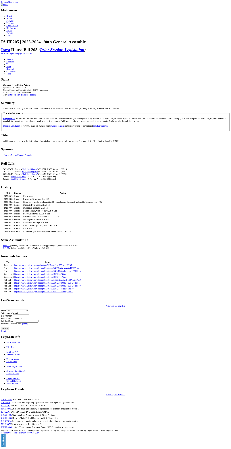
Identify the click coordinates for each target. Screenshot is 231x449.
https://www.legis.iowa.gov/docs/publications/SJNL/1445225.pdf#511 (43, 292)
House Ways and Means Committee (19, 155)
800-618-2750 (33, 433)
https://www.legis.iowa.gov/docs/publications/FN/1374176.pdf (40, 277)
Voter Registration (14, 366)
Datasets (10, 23)
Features (10, 21)
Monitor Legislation (11, 126)
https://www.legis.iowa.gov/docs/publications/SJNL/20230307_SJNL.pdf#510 (47, 286)
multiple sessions (57, 126)
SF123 (6, 248)
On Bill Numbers (13, 381)
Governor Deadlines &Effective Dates (16, 372)
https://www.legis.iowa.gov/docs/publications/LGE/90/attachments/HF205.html (47, 271)
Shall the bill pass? (30, 169)
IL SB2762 (5, 406)
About (9, 18)
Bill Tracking (12, 28)
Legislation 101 (13, 378)
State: (3, 311)
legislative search (100, 126)
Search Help (11, 361)
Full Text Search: (8, 321)
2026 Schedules (13, 342)
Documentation (12, 359)
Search (9, 30)
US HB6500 (6, 427)
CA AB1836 (6, 415)
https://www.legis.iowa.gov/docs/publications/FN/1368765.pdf (40, 274)
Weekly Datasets (13, 354)
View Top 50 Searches (115, 306)
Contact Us (6, 433)
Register (9, 16)
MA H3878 (6, 424)
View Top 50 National (115, 395)
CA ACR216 (6, 399)
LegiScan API (12, 26)
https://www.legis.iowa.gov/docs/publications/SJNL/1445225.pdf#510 (44, 289)
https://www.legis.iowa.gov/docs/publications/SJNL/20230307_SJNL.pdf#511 (47, 283)
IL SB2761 (5, 412)
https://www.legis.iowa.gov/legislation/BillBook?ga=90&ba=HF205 (43, 265)
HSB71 (6, 245)
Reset (3, 331)
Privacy (22, 433)
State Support (12, 383)
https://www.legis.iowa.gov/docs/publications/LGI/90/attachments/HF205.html (47, 268)
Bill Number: (7, 316)
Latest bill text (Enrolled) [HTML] (22, 95)
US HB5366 (6, 418)
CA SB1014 (6, 421)
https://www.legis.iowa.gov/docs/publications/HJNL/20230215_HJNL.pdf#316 (47, 280)
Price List (10, 347)
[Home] (4, 4)
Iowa (5, 49)
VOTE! (9, 33)
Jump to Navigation (9, 2)
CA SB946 (5, 402)
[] (25, 324)
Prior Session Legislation (62, 49)
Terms (15, 433)
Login (8, 35)
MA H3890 (6, 409)
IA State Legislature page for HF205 (16, 53)
